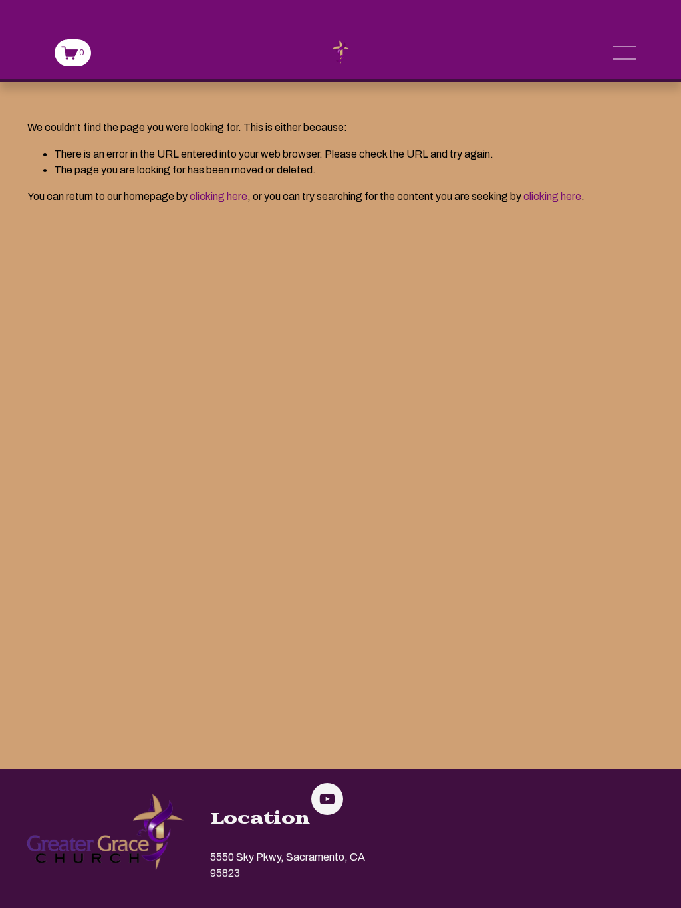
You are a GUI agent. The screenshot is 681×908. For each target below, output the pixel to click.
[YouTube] (327, 799)
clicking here (218, 196)
